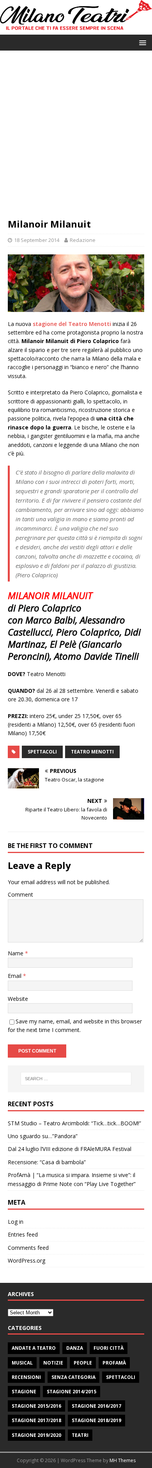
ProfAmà (114, 1362)
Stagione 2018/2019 (96, 1420)
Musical (22, 1362)
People (83, 1362)
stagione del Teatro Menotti (72, 324)
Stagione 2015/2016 (36, 1406)
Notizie (53, 1362)
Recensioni (26, 1377)
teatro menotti (92, 751)
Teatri (80, 1435)
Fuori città (109, 1348)
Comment (20, 894)
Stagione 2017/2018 (36, 1420)
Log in (15, 1221)
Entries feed (23, 1234)
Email (15, 975)
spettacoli (42, 751)
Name (16, 953)
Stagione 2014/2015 (71, 1391)
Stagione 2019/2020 (36, 1435)
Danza (74, 1348)
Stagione (24, 1391)
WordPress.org (26, 1260)
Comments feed (28, 1247)
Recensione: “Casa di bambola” (47, 1162)
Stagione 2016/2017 (96, 1406)
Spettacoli (120, 1377)
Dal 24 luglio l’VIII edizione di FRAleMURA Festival (69, 1149)
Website (18, 998)
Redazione (82, 239)
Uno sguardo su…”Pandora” (43, 1136)
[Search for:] (76, 1078)
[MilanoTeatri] (76, 30)
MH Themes (123, 1460)
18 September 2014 (36, 239)
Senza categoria (73, 1377)
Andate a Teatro (34, 1348)
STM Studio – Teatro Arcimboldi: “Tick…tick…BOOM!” (74, 1123)
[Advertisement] (76, 138)
